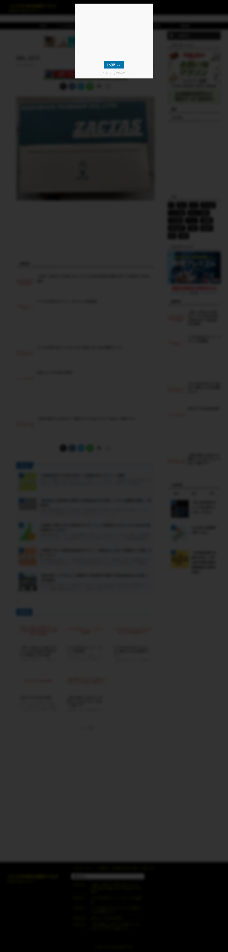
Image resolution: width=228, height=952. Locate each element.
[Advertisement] (114, 32)
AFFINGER (120, 73)
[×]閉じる (114, 64)
